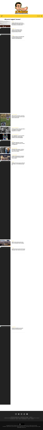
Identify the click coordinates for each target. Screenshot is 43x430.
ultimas (32, 418)
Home (17, 418)
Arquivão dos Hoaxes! (24, 417)
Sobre (29, 418)
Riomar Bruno (24, 418)
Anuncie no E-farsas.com (15, 417)
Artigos (30, 417)
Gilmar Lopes (12, 418)
